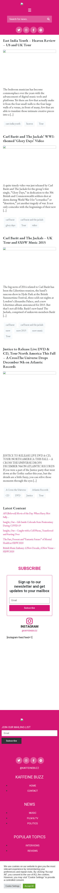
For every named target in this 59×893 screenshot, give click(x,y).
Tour (41, 123)
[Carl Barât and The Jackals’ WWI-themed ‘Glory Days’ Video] (29, 163)
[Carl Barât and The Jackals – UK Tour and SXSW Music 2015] (29, 264)
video (34, 225)
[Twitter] (19, 30)
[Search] (48, 19)
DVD (17, 495)
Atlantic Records (40, 489)
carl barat (10, 219)
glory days (10, 225)
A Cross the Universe (16, 489)
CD (7, 495)
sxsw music (37, 330)
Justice (29, 495)
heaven (29, 123)
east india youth (13, 123)
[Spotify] (41, 30)
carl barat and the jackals (32, 219)
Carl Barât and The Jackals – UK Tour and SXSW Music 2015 (27, 240)
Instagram (29, 626)
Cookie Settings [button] (13, 886)
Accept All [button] (29, 886)
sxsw (8, 330)
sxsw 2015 (21, 330)
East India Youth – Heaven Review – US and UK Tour (29, 42)
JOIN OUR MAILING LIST (16, 727)
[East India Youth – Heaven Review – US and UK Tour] (29, 67)
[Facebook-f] (33, 30)
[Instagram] (26, 30)
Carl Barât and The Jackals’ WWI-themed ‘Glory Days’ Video (29, 138)
